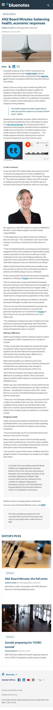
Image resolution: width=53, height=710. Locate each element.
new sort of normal (15, 124)
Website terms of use (9, 695)
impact (41, 311)
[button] (3, 4)
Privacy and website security (12, 690)
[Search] (48, 5)
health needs (31, 73)
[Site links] (16, 674)
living (25, 278)
